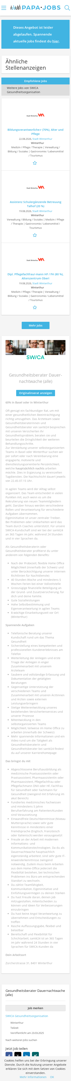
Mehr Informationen (33, 1077)
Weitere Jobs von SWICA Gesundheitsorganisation (24, 90)
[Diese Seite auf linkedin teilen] (26, 1055)
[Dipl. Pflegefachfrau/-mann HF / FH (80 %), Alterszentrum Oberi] (35, 259)
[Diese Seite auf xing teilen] (35, 1055)
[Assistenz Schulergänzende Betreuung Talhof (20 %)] (35, 187)
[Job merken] (35, 162)
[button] (63, 34)
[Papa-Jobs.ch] (35, 6)
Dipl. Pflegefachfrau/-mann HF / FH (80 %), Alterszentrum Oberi (35, 276)
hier (55, 41)
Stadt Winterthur (42, 139)
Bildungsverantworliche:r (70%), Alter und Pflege (35, 132)
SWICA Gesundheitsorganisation (27, 1016)
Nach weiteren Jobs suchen (21, 1040)
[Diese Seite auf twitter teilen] (17, 1055)
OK (52, 1077)
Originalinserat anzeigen (35, 393)
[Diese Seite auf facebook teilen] (9, 1055)
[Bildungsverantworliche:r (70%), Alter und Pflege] (35, 115)
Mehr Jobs (35, 325)
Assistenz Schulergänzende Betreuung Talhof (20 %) (35, 204)
